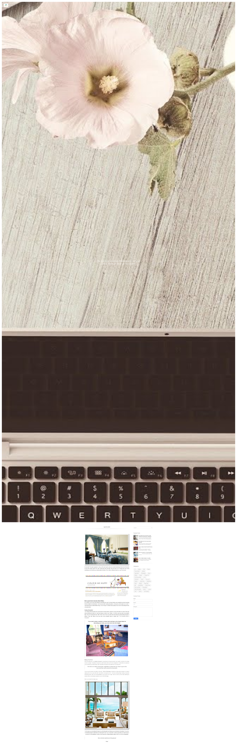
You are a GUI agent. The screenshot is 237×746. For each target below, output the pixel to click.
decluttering (149, 581)
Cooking (139, 569)
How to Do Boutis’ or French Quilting (145, 552)
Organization (136, 573)
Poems (149, 573)
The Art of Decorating (107, 671)
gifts (135, 585)
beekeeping (136, 579)
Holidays (143, 571)
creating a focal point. (98, 661)
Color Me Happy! (103, 605)
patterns (144, 589)
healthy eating (147, 585)
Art (134, 569)
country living (142, 581)
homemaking (144, 587)
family (135, 583)
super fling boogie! (123, 570)
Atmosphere (127, 731)
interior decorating (137, 589)
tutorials (140, 591)
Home (218, 5)
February (122, 734)
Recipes (140, 575)
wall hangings (146, 591)
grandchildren (140, 585)
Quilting (135, 575)
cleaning (135, 581)
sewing (149, 589)
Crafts (144, 569)
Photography (143, 573)
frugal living (146, 583)
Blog (221, 5)
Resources (231, 5)
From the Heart (137, 571)
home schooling (137, 587)
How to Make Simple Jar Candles (144, 558)
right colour (107, 732)
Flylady (148, 569)
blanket (142, 579)
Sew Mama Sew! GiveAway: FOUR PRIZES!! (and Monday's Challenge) (145, 536)
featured (140, 583)
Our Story (225, 5)
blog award (148, 579)
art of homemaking (137, 577)
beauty (144, 577)
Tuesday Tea (146, 575)
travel (135, 591)
